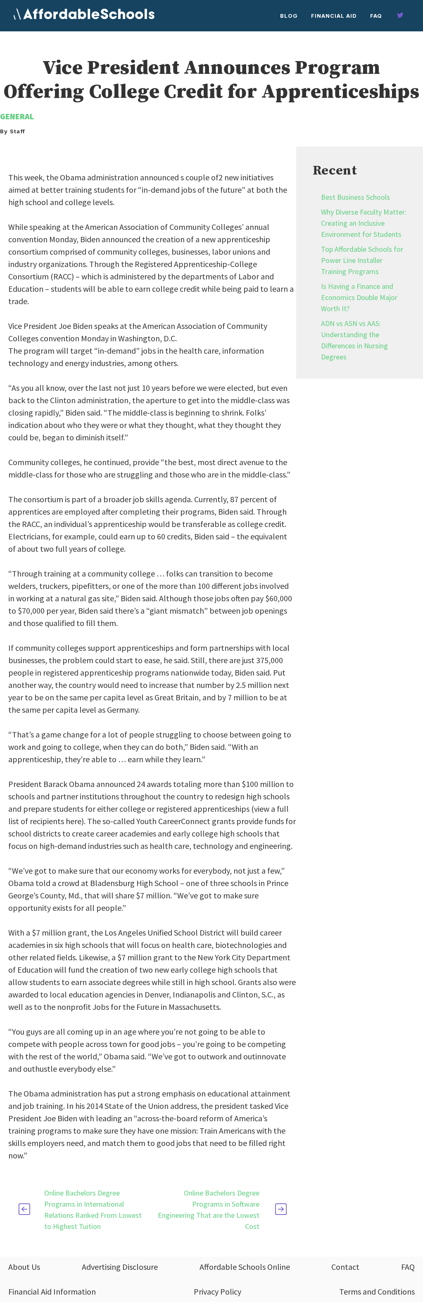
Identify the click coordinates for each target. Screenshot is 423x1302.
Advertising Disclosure (120, 1267)
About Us (24, 1267)
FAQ (376, 15)
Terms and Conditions (377, 1291)
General (17, 116)
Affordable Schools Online (245, 1267)
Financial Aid (334, 15)
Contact (345, 1267)
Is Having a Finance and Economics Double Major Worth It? (359, 297)
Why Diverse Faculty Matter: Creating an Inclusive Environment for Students (363, 223)
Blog (289, 15)
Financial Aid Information (52, 1291)
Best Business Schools (355, 197)
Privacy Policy (217, 1291)
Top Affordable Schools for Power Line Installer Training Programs (362, 260)
